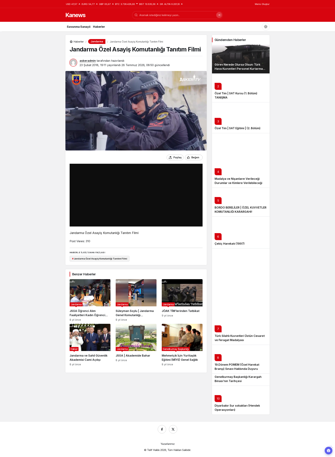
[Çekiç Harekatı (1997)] (241, 232)
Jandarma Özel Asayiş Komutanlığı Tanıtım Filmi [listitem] (99, 258)
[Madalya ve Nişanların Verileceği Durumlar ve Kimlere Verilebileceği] (241, 160)
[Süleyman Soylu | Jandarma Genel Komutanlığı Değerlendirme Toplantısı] (136, 300)
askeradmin (88, 60)
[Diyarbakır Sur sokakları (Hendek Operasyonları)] (241, 400)
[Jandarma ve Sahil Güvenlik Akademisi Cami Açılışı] (90, 345)
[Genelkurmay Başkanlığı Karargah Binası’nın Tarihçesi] (241, 379)
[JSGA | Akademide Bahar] (136, 345)
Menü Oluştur (262, 4)
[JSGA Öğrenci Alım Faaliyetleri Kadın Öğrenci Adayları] (90, 300)
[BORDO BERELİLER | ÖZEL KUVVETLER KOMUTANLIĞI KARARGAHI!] (241, 202)
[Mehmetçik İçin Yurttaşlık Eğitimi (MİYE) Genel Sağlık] (182, 345)
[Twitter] (173, 429)
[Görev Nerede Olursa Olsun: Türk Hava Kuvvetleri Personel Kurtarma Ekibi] (241, 59)
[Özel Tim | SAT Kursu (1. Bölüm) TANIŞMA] (241, 87)
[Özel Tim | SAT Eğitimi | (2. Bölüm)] (241, 117)
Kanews (75, 15)
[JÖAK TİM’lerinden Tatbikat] (182, 300)
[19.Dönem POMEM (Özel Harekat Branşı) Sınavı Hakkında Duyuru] (241, 359)
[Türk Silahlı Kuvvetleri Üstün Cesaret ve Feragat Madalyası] (241, 296)
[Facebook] (162, 429)
